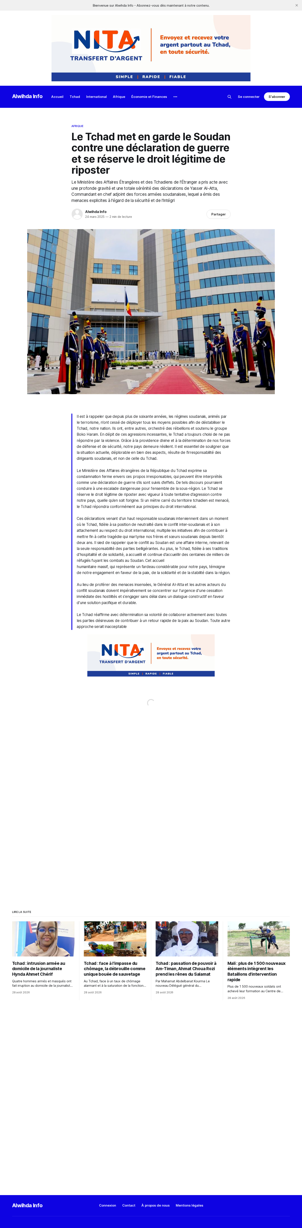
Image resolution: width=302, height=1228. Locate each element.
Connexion (107, 1205)
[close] (296, 5)
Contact (128, 1205)
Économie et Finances (149, 97)
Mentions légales (189, 1205)
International (96, 97)
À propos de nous (155, 1205)
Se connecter (249, 97)
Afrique (119, 97)
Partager (218, 214)
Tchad (75, 97)
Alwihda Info (27, 96)
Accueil (57, 97)
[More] (175, 96)
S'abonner (277, 97)
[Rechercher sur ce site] (229, 96)
